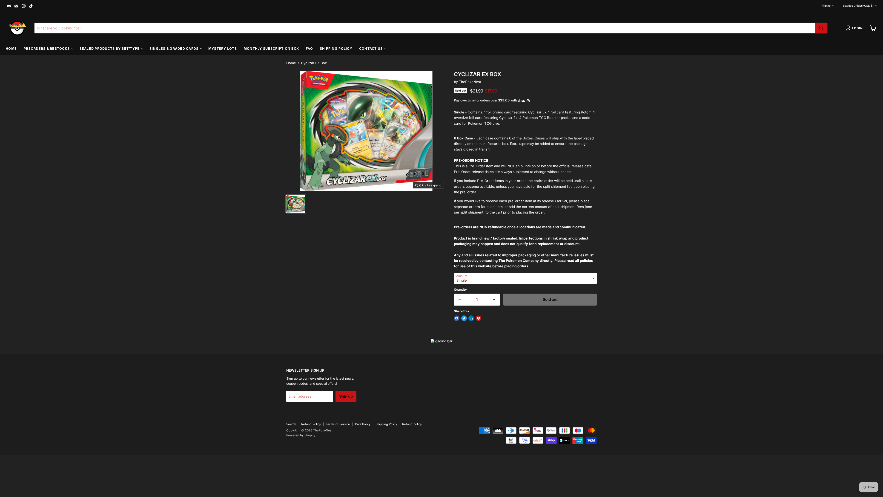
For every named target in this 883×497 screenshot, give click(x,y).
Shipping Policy (336, 48)
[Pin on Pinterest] (478, 318)
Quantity (460, 289)
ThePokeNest (470, 82)
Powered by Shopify (300, 435)
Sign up (346, 396)
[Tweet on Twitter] (464, 318)
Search (291, 424)
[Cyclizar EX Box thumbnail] (296, 204)
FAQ (309, 48)
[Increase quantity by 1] (494, 299)
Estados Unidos (858, 5)
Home (11, 48)
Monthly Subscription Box (271, 48)
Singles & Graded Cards (174, 48)
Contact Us (371, 48)
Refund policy (412, 424)
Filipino (826, 5)
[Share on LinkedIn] (471, 318)
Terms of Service (338, 424)
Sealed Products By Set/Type (110, 48)
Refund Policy (311, 424)
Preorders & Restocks (47, 48)
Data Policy (362, 424)
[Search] (821, 28)
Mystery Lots (222, 48)
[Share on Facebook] (456, 318)
